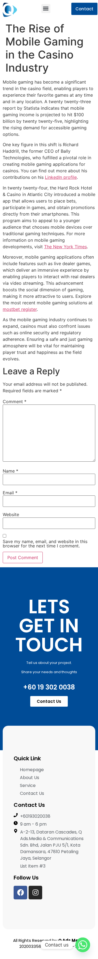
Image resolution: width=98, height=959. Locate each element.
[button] (45, 8)
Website (11, 514)
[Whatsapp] (82, 944)
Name (10, 471)
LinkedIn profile (61, 177)
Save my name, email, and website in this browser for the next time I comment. (45, 543)
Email (10, 493)
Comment (14, 401)
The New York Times (65, 246)
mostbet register (20, 309)
